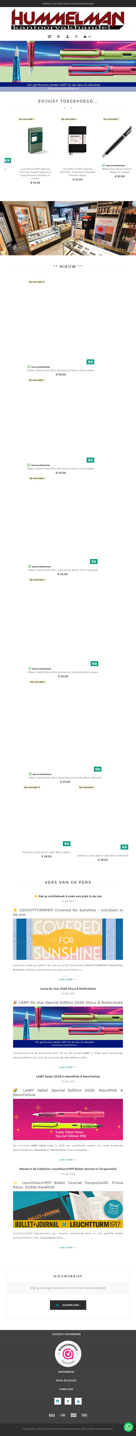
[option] (26, 152)
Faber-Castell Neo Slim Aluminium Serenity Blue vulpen (63, 672)
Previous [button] (65, 108)
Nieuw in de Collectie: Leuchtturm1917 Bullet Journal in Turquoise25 (68, 1169)
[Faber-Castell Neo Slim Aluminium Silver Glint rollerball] (63, 520)
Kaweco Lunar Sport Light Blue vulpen (46, 852)
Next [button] (71, 108)
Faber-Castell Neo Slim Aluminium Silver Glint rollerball (63, 570)
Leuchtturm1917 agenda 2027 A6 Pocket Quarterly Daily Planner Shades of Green (35, 173)
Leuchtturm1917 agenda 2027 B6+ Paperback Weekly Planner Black (77, 172)
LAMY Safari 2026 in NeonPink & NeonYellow (68, 1076)
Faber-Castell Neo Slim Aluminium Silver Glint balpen (60, 468)
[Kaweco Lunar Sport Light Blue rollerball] (102, 818)
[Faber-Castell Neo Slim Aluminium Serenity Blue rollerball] (65, 726)
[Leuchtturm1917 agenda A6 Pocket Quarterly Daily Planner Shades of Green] (35, 140)
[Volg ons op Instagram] (57, 1401)
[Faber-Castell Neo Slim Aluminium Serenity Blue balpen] (60, 322)
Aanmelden (70, 1305)
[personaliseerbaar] (103, 161)
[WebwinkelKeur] (68, 1354)
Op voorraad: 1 (26, 119)
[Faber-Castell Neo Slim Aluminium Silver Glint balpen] (60, 421)
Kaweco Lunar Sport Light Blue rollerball (102, 855)
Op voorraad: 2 (37, 281)
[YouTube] (78, 1401)
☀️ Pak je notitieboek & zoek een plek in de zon (68, 896)
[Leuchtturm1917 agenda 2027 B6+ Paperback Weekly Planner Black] (78, 140)
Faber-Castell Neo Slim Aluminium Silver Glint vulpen (60, 370)
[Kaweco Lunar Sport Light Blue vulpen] (46, 816)
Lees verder (66, 979)
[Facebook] (68, 1401)
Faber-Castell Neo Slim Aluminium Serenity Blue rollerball (65, 777)
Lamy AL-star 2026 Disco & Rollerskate (68, 988)
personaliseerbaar (115, 165)
